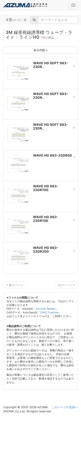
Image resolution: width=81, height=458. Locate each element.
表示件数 (39, 50)
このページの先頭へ (65, 407)
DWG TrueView (49, 312)
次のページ (65, 285)
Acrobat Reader (46, 308)
